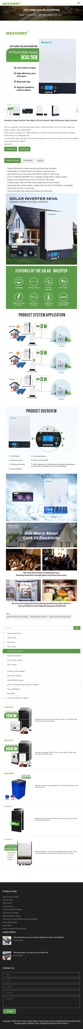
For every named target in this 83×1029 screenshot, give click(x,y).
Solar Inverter (12, 647)
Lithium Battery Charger (15, 680)
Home (21, 15)
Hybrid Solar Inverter (14, 656)
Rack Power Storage (14, 676)
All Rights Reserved (47, 1023)
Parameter (28, 160)
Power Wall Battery (13, 689)
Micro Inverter (12, 664)
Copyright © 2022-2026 (11, 1021)
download (24, 149)
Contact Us (10, 149)
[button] (77, 110)
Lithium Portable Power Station (17, 698)
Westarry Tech (33, 1023)
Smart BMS (11, 693)
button (77, 628)
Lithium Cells (11, 638)
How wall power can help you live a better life (30, 952)
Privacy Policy (62, 1023)
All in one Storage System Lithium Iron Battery (23, 684)
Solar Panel (11, 642)
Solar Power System (47, 1021)
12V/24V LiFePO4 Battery (16, 671)
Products (31, 15)
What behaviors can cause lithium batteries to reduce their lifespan (38, 937)
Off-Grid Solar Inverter (50, 15)
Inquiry (40, 160)
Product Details (12, 160)
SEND (10, 1011)
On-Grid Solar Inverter (14, 660)
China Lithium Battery (30, 1021)
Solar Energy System (14, 633)
